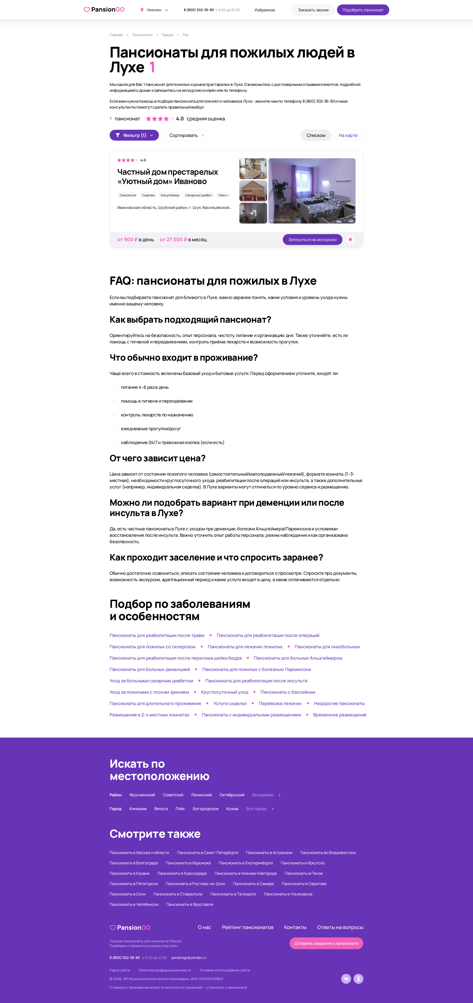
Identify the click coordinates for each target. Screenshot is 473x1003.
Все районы (263, 795)
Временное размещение (340, 715)
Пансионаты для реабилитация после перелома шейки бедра (176, 658)
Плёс (180, 808)
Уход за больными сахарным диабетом (151, 681)
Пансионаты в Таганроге (233, 894)
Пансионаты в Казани (130, 873)
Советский (173, 795)
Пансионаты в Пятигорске (134, 883)
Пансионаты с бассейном (288, 692)
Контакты (295, 927)
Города (167, 34)
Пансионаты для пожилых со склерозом (153, 647)
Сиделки (148, 195)
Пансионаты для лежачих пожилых (245, 647)
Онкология (128, 195)
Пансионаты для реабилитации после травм (157, 635)
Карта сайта (120, 970)
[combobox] (187, 135)
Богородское (206, 808)
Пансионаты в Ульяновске (288, 894)
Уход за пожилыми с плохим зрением (149, 692)
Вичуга (161, 808)
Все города (256, 808)
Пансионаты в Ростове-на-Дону (195, 883)
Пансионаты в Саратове (304, 883)
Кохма (232, 808)
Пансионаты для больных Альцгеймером (298, 658)
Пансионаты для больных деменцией (150, 669)
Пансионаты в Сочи (128, 894)
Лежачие (225, 195)
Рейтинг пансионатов (247, 927)
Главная (116, 34)
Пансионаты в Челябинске (134, 904)
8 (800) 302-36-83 (199, 9)
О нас (204, 927)
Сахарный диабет (198, 195)
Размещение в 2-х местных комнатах (149, 715)
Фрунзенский (142, 795)
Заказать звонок (313, 10)
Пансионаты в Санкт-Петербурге (207, 852)
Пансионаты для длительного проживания (155, 703)
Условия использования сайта (225, 970)
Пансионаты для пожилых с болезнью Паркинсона (256, 669)
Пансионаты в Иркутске (303, 863)
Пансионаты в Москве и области (139, 852)
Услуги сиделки (230, 703)
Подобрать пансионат (363, 10)
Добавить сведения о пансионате (326, 943)
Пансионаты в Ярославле (189, 904)
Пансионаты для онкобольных (327, 647)
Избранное (265, 10)
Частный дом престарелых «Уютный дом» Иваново (167, 176)
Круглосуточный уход (224, 692)
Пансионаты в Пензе (304, 873)
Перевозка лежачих (280, 703)
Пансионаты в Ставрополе (178, 894)
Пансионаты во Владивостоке (328, 852)
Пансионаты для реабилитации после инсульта (256, 681)
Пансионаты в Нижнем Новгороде (246, 873)
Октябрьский (232, 795)
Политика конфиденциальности (164, 970)
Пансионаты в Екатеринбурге (246, 863)
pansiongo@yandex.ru (188, 957)
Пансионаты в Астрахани (269, 852)
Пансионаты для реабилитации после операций (268, 635)
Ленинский (201, 795)
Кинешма (138, 808)
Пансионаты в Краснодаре (182, 873)
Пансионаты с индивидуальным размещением (251, 715)
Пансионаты (142, 34)
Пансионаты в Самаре (253, 883)
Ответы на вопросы (340, 927)
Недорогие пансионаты (339, 703)
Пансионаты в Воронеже (188, 863)
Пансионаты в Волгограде (134, 863)
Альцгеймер (170, 195)
